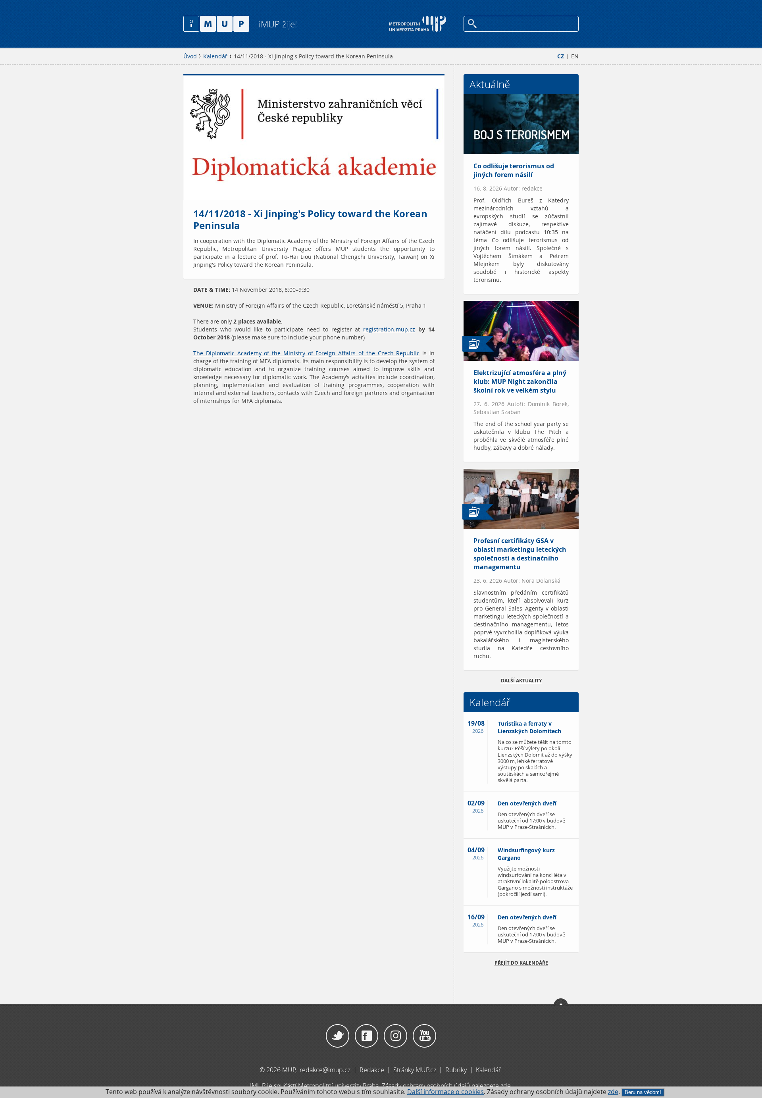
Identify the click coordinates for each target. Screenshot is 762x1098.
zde (613, 1091)
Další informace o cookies (445, 1091)
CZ (560, 56)
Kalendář (215, 56)
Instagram (395, 1036)
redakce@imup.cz (325, 1069)
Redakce (372, 1069)
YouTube (424, 1036)
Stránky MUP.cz (414, 1069)
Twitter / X (337, 1036)
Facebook (366, 1036)
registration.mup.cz (389, 329)
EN (575, 56)
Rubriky (456, 1069)
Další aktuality (521, 680)
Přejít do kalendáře (521, 962)
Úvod (190, 56)
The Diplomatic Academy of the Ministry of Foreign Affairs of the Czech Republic (306, 353)
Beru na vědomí (643, 1092)
